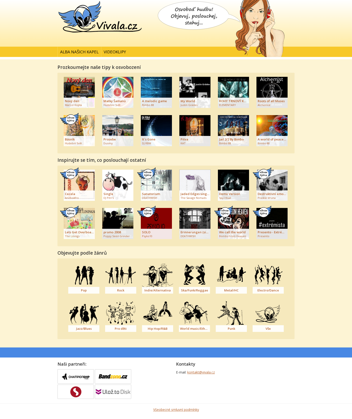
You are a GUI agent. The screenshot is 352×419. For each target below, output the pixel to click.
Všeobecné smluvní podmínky (176, 409)
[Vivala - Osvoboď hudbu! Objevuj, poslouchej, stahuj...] (100, 33)
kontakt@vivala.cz (201, 372)
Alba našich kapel (79, 52)
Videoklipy (115, 52)
